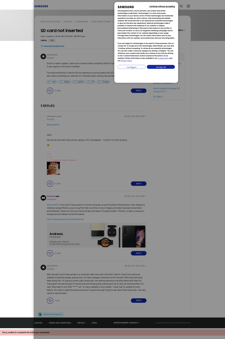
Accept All (161, 67)
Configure (131, 67)
